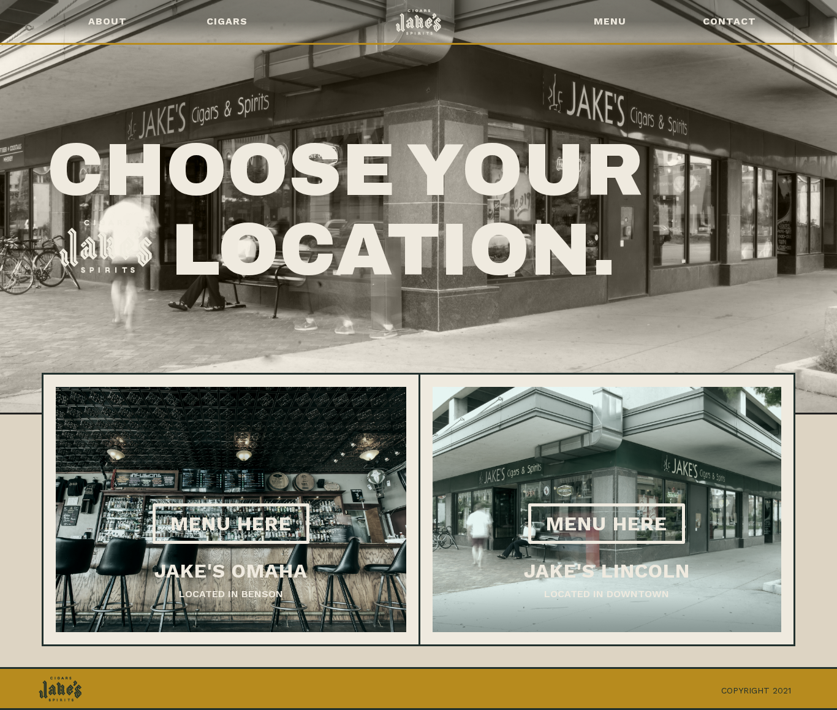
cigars (227, 21)
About (107, 21)
